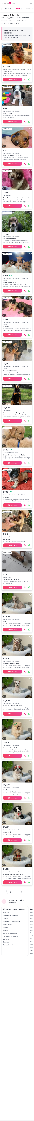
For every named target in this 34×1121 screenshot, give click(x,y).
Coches (5, 930)
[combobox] (10, 23)
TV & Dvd (6, 912)
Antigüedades (7, 924)
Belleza (5, 927)
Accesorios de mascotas (10, 936)
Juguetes (6, 939)
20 (27, 892)
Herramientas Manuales (10, 915)
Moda (32, 938)
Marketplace (10, 17)
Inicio (3, 17)
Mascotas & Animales (23, 17)
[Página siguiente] (31, 892)
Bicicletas (6, 942)
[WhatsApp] (29, 79)
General (5, 918)
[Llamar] (25, 79)
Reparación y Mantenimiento (12, 921)
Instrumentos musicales (10, 933)
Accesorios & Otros (9, 945)
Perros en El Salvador (8, 19)
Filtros (28, 9)
